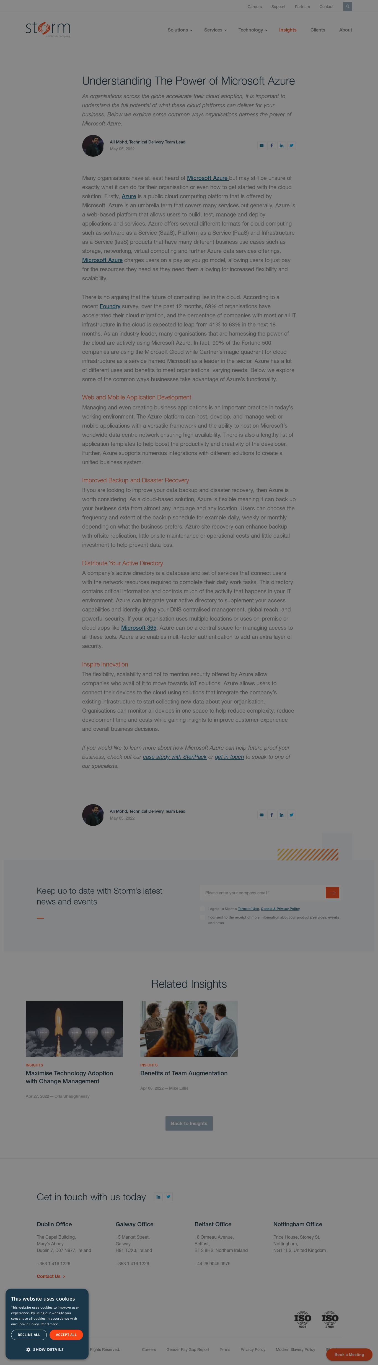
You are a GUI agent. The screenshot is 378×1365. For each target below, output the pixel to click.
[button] (47, 1349)
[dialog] (47, 1324)
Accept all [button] (66, 1334)
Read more (49, 1324)
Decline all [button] (29, 1334)
